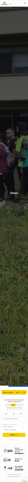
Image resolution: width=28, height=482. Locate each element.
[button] (25, 3)
